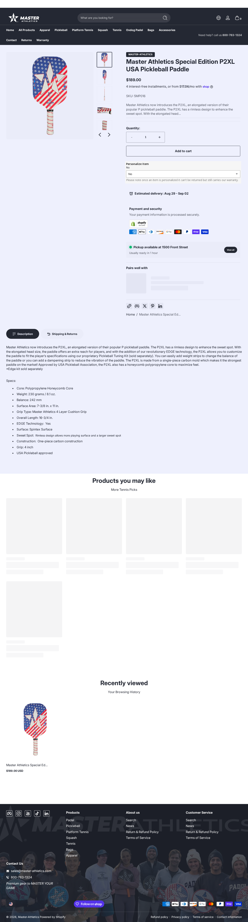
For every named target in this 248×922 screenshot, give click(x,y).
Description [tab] (25, 334)
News (130, 826)
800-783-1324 (232, 35)
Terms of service (203, 917)
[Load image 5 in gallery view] (104, 128)
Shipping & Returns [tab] (64, 334)
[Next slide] (109, 134)
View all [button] (230, 250)
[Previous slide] (99, 134)
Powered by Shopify (52, 917)
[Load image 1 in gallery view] (104, 59)
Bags (69, 849)
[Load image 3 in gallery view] (104, 94)
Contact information (229, 917)
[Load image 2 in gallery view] (104, 77)
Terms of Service (138, 838)
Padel (70, 820)
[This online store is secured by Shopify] (183, 224)
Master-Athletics (140, 54)
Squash (71, 838)
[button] (218, 18)
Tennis (70, 843)
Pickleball (73, 826)
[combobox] (118, 17)
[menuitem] (94, 820)
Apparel (72, 855)
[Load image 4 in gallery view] (104, 111)
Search (131, 820)
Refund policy (159, 917)
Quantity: (133, 128)
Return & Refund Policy (142, 832)
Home (130, 314)
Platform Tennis (77, 832)
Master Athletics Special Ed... (160, 314)
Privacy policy (180, 917)
